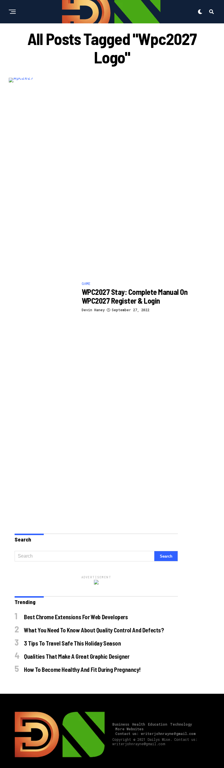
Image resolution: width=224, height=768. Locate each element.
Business (120, 724)
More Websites (129, 729)
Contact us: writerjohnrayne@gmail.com (155, 733)
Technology (181, 724)
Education (157, 724)
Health (138, 724)
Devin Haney (93, 309)
